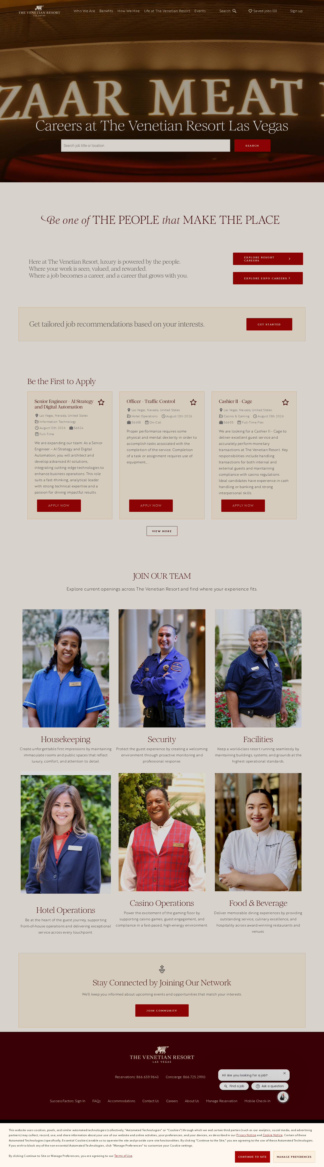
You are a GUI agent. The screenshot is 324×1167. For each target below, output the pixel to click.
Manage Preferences (294, 1157)
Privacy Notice (246, 1135)
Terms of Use (123, 1156)
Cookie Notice (273, 1135)
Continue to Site (252, 1157)
